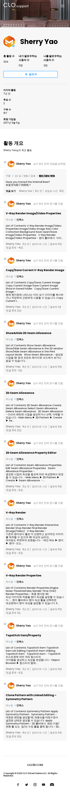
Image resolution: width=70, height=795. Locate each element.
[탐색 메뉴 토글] (61, 6)
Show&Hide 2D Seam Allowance (28, 333)
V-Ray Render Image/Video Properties (33, 213)
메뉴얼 (9, 219)
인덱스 (20, 219)
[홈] (16, 6)
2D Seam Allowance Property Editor (31, 453)
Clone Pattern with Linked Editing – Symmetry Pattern (31, 697)
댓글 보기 (11, 191)
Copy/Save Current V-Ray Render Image (35, 270)
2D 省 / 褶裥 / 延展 (25, 176)
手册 (8, 176)
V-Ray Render (16, 513)
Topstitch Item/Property (23, 635)
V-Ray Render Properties (23, 575)
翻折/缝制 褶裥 (47, 176)
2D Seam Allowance (20, 393)
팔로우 (33, 74)
